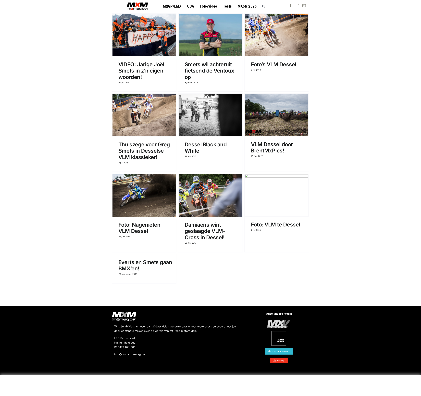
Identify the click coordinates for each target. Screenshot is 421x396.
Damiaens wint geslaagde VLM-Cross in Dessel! (205, 231)
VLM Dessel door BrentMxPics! (272, 147)
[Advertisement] (210, 385)
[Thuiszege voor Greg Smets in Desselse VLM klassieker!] (144, 115)
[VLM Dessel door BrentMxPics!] (276, 115)
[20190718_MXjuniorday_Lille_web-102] (279, 332)
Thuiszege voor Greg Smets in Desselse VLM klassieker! (144, 150)
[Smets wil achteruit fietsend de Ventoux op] (210, 35)
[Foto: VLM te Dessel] (276, 195)
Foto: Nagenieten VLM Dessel (139, 228)
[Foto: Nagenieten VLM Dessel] (144, 195)
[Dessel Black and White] (210, 115)
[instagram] (297, 5)
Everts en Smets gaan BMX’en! (145, 265)
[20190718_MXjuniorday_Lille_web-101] (278, 321)
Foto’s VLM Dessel (273, 64)
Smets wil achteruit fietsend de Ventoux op (209, 70)
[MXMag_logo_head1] (137, 3)
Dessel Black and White (206, 147)
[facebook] (290, 5)
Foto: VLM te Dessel (275, 224)
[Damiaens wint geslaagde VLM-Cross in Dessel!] (210, 195)
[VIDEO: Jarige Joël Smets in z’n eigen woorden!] (144, 35)
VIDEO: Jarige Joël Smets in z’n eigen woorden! (141, 70)
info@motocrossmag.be (129, 354)
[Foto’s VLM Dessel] (276, 35)
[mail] (304, 5)
